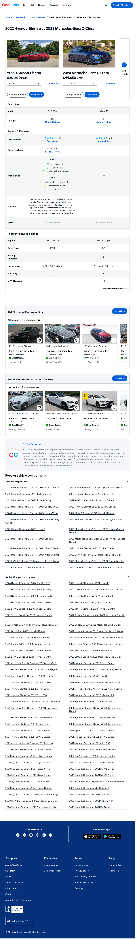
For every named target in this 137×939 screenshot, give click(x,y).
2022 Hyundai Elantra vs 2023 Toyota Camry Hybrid (96, 487)
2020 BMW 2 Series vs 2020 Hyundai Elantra (92, 759)
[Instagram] (37, 845)
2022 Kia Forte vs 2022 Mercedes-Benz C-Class (93, 653)
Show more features (113, 288)
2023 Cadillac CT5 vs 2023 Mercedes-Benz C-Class (95, 567)
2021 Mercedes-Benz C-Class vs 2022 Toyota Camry (95, 727)
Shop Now (36, 94)
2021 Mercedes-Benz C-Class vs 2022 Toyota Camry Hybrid (95, 713)
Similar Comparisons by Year (20, 580)
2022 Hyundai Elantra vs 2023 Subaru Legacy (92, 506)
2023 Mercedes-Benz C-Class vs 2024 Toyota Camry (96, 519)
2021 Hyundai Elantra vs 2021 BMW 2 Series (91, 704)
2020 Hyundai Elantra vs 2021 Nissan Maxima (92, 752)
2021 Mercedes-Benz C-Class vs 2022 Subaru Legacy (32, 704)
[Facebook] (18, 845)
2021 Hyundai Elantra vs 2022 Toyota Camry (92, 666)
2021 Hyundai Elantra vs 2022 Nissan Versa (27, 692)
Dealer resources (52, 880)
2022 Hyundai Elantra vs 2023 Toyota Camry (28, 500)
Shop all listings (52, 122)
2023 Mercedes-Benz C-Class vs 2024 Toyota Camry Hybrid (32, 521)
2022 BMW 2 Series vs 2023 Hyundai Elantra (28, 612)
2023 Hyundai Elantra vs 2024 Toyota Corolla (28, 599)
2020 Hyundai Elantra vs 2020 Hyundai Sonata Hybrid (33, 797)
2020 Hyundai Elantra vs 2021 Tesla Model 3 (28, 784)
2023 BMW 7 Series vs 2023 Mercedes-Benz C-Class (96, 554)
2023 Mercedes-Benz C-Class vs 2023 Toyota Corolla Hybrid (96, 531)
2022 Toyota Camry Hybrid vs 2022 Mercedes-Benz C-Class (97, 620)
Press (8, 886)
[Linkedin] (44, 845)
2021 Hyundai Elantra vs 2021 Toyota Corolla (28, 685)
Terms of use (81, 874)
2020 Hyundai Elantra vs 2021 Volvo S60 (90, 797)
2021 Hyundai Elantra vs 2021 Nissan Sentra (27, 733)
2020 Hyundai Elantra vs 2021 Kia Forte (89, 810)
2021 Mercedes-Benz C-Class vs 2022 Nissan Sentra (96, 692)
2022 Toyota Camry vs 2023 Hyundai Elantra (92, 612)
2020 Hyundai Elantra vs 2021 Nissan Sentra (28, 778)
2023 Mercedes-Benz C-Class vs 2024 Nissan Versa (31, 513)
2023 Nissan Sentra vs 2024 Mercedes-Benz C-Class (96, 592)
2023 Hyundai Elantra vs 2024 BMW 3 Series (28, 605)
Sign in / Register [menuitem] (122, 5)
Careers (9, 903)
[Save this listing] (39, 340)
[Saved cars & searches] (106, 5)
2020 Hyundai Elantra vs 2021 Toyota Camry (28, 765)
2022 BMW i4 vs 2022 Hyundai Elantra (25, 567)
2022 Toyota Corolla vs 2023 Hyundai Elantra (28, 618)
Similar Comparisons (16, 481)
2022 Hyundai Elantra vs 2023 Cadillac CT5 (91, 494)
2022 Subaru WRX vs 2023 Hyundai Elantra (27, 647)
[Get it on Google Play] (112, 846)
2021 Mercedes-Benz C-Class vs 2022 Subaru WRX (31, 666)
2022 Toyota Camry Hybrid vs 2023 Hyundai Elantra (32, 628)
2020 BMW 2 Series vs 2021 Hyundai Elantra (91, 765)
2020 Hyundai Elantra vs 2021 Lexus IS (89, 791)
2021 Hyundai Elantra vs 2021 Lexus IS (88, 679)
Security (79, 898)
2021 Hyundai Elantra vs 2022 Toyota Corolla (28, 752)
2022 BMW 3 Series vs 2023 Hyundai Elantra (28, 660)
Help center (115, 874)
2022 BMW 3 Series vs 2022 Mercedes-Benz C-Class (96, 660)
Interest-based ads (84, 892)
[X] (24, 845)
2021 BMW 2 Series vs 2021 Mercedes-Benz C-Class (95, 685)
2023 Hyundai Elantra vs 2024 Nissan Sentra (92, 599)
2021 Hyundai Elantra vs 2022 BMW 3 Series (91, 733)
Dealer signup (51, 874)
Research (21, 17)
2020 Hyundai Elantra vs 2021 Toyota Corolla (28, 791)
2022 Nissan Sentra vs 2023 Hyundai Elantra (28, 653)
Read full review (52, 152)
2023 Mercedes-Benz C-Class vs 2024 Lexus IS (29, 538)
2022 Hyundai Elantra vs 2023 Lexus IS (25, 529)
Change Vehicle (17, 94)
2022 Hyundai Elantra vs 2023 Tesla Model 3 (28, 494)
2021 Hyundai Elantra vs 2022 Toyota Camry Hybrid (31, 672)
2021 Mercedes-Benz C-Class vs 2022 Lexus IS (29, 746)
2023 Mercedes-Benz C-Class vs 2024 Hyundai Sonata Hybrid (97, 540)
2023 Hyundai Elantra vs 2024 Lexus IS (89, 586)
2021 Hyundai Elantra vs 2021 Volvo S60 (89, 746)
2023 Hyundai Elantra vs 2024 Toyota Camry (28, 592)
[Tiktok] (50, 845)
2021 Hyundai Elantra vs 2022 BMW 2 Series (91, 740)
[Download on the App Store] (92, 846)
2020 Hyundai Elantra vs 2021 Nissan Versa (27, 772)
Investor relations (14, 892)
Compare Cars (37, 17)
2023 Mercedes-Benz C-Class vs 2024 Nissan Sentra (32, 554)
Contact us (115, 880)
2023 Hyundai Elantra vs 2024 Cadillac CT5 (27, 586)
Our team (10, 880)
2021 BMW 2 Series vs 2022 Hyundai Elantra (91, 500)
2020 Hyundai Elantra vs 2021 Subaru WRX (91, 804)
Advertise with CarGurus (18, 909)
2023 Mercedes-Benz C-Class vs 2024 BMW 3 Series (32, 548)
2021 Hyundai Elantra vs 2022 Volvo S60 (26, 698)
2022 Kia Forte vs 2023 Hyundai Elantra (89, 605)
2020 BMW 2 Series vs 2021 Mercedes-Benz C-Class (31, 804)
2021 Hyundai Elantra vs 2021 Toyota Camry (27, 727)
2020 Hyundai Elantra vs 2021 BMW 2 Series (91, 772)
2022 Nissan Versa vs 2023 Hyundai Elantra (27, 640)
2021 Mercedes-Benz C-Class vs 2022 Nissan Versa (31, 711)
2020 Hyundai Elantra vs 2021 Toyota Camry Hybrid (31, 810)
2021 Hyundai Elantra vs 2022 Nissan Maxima (28, 720)
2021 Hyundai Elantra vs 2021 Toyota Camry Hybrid (95, 672)
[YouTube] (31, 845)
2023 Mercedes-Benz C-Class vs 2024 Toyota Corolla (96, 561)
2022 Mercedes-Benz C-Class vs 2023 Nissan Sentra (96, 640)
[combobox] (18, 930)
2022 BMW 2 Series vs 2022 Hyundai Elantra (92, 513)
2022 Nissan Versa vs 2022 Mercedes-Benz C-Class (95, 647)
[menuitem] (25, 5)
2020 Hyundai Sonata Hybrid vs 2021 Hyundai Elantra (96, 784)
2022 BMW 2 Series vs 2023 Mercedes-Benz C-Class (32, 561)
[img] (23, 358)
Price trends (11, 898)
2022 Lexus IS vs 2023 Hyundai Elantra (25, 634)
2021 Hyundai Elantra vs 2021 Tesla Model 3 (91, 698)
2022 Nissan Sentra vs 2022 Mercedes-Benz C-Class (96, 634)
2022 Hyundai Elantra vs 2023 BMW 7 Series (92, 548)
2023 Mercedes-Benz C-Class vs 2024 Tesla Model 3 (32, 487)
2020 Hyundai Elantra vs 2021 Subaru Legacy (28, 759)
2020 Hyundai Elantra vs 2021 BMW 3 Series (92, 778)
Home (8, 17)
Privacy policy (82, 880)
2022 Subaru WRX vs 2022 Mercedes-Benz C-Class (95, 628)
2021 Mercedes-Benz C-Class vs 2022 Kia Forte (29, 679)
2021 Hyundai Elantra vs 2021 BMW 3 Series (27, 740)
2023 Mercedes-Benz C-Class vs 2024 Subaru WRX (31, 506)
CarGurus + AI (34, 444)
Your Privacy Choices (85, 886)
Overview (54, 83)
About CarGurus (13, 874)
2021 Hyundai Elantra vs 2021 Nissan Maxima (92, 720)
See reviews (52, 141)
